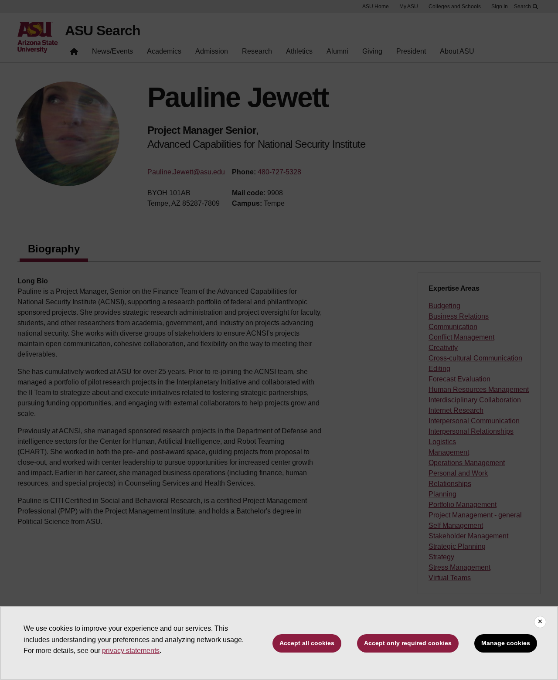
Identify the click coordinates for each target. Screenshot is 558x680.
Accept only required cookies (408, 642)
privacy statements (131, 650)
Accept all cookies (306, 642)
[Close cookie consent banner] (540, 622)
